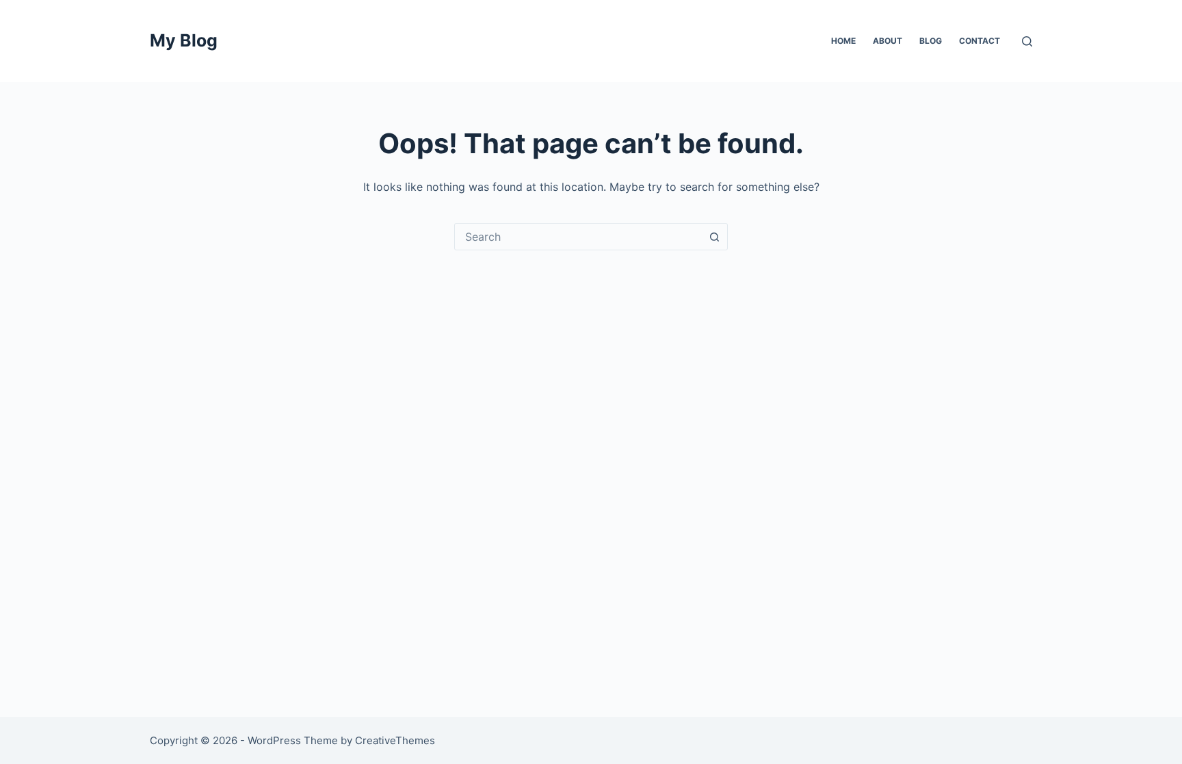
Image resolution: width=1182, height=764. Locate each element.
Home (843, 41)
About (887, 41)
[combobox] (578, 236)
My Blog (184, 40)
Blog (930, 41)
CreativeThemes (395, 740)
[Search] (1027, 41)
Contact (979, 41)
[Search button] (714, 237)
